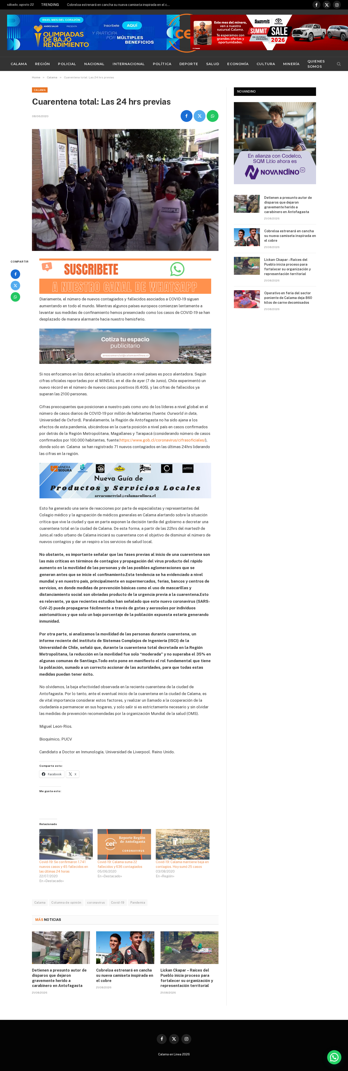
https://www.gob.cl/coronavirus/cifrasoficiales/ (162, 440)
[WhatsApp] (15, 297)
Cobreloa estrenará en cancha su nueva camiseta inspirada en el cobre (120, 5)
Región (42, 64)
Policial (67, 64)
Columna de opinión (66, 902)
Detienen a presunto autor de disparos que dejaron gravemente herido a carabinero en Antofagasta (59, 978)
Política (162, 64)
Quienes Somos (316, 64)
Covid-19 (118, 902)
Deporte (188, 64)
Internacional (129, 64)
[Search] (338, 64)
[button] (334, 1057)
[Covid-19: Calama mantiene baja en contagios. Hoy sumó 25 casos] (182, 844)
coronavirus (96, 902)
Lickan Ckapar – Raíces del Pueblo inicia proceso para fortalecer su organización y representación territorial (187, 978)
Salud (212, 64)
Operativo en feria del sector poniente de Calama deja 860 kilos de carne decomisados (288, 297)
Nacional (94, 64)
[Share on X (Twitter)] (199, 116)
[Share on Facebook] (186, 116)
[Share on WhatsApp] (213, 116)
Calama (19, 64)
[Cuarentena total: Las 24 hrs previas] (125, 190)
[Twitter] (15, 285)
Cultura (266, 64)
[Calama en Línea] (186, 33)
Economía (238, 64)
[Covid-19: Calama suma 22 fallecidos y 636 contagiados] (124, 844)
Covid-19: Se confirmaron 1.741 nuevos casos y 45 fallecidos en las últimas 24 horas (63, 866)
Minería (291, 64)
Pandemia (137, 902)
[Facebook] (15, 274)
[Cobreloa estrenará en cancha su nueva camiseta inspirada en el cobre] (125, 947)
